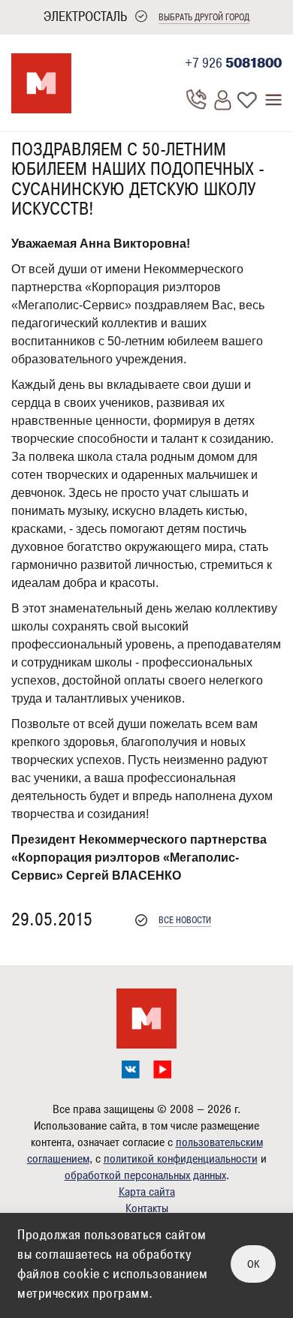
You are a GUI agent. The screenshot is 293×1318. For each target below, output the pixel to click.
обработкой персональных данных (145, 1175)
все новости (185, 920)
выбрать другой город (204, 17)
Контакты (146, 1208)
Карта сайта (147, 1192)
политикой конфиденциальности (181, 1159)
